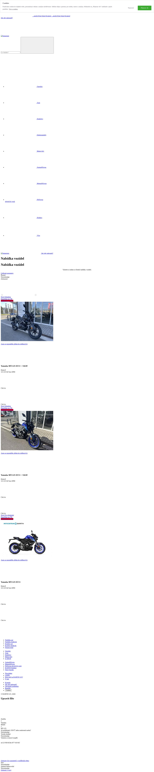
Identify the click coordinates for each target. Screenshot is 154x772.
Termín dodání (5, 734)
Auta (6, 653)
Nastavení (131, 8)
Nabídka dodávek (11, 642)
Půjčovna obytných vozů (13, 666)
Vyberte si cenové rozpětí (9, 738)
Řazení (3, 275)
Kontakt (7, 682)
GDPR (7, 675)
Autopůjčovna (9, 662)
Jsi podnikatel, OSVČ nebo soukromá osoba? (16, 730)
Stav (2, 763)
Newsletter (8, 673)
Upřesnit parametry (7, 273)
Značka (3, 719)
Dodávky (8, 655)
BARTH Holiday (11, 668)
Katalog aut (9, 644)
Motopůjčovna (10, 664)
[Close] (16, 717)
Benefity (8, 688)
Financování (9, 647)
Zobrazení (4, 279)
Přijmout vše (144, 8)
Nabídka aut (9, 640)
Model (3, 725)
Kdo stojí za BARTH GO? (14, 677)
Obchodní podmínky (12, 686)
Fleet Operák (9, 670)
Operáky (8, 651)
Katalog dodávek (10, 646)
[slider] (2, 740)
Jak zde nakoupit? (7, 18)
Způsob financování (7, 766)
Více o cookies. (13, 9)
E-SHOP (8, 659)
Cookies (8, 690)
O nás (7, 679)
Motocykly (8, 657)
